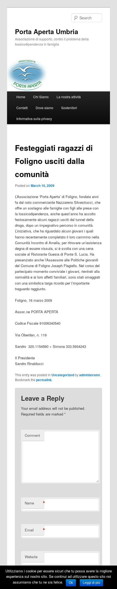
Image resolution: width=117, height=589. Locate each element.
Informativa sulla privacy (34, 118)
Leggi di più (91, 583)
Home (20, 96)
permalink (44, 379)
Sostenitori (69, 107)
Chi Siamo (41, 96)
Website (31, 556)
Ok (71, 583)
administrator (89, 374)
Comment (32, 435)
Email (34, 530)
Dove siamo (44, 107)
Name (34, 503)
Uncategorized (62, 374)
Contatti (22, 107)
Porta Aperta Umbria (46, 31)
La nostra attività (69, 96)
